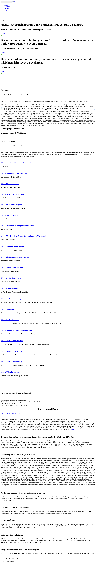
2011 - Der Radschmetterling (12, 341)
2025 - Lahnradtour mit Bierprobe (14, 173)
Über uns (7, 7)
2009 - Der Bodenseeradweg (11, 362)
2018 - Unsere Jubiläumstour (12, 267)
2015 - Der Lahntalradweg (11, 299)
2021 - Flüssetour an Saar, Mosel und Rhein (17, 226)
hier (73, 429)
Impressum (7, 12)
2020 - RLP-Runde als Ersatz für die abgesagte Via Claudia (23, 236)
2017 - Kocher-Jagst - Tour (11, 278)
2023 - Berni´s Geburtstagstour (12, 194)
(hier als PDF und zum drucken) (10, 413)
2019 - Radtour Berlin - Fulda (12, 247)
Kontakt (6, 10)
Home (6, 5)
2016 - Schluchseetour (9, 288)
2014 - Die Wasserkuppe (10, 309)
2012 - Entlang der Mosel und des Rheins (16, 330)
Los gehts (3, 33)
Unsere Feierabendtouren (10, 372)
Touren (6, 8)
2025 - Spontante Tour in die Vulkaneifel (16, 163)
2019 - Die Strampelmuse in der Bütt (15, 257)
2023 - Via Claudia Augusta (11, 205)
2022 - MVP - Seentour (9, 215)
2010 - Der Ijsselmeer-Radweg (12, 351)
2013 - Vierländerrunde (10, 320)
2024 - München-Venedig (10, 184)
